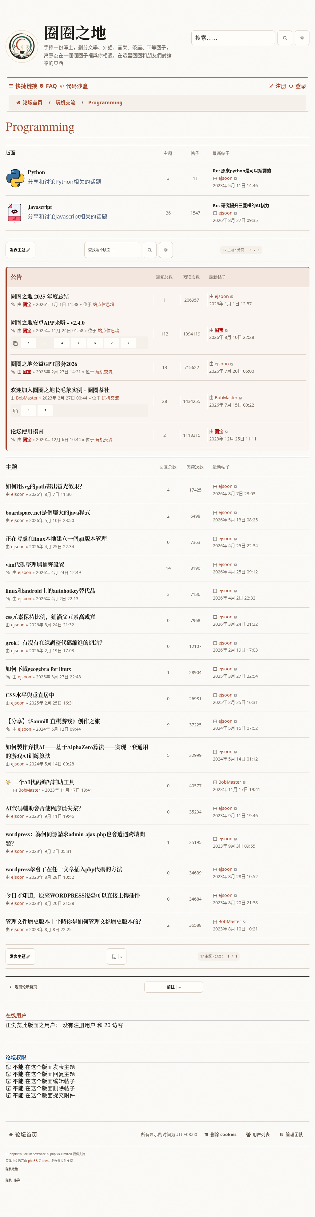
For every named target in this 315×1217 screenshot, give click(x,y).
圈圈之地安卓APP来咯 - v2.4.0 (47, 323)
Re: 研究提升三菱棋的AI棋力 (241, 205)
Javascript (40, 207)
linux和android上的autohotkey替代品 (50, 591)
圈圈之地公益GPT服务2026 (43, 364)
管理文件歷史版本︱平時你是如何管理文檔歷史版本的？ (75, 922)
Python (36, 172)
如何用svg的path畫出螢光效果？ (45, 486)
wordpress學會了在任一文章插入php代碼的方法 (64, 869)
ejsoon (225, 178)
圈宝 (27, 304)
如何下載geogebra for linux (38, 669)
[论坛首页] (22, 46)
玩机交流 (104, 372)
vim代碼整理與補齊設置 (35, 564)
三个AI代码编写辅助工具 (43, 782)
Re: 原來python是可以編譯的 (242, 171)
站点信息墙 (103, 304)
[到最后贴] (232, 296)
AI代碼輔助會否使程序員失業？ (45, 808)
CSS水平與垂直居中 (30, 695)
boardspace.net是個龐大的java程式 (48, 512)
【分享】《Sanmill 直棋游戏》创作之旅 (53, 721)
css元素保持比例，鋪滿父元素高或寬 (50, 617)
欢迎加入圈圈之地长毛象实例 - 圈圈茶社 (60, 390)
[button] (116, 956)
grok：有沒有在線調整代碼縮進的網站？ (55, 643)
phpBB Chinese (39, 1161)
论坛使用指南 (27, 432)
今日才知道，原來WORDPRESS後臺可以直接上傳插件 (73, 895)
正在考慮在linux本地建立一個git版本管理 (56, 539)
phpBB (14, 1154)
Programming (40, 126)
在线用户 (16, 1015)
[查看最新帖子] (236, 178)
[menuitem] (48, 86)
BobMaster (27, 398)
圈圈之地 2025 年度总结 (39, 296)
